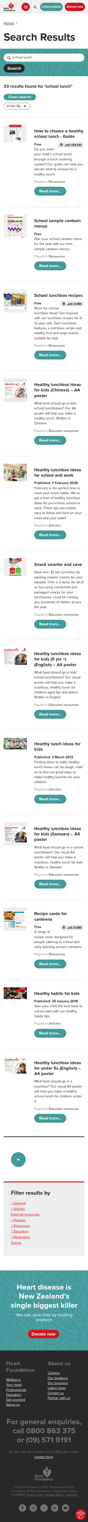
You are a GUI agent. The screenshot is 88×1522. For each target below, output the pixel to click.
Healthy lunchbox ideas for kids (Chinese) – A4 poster (57, 390)
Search (14, 68)
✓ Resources (20, 1226)
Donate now (75, 7)
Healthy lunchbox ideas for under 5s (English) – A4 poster (57, 1068)
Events (16, 1243)
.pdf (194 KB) (73, 145)
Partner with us (59, 1398)
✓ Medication (20, 1237)
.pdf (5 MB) (74, 927)
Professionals (16, 1390)
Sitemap (71, 1495)
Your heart (14, 1385)
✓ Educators (20, 1231)
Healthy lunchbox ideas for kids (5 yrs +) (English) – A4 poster (57, 659)
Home (9, 23)
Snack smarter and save (58, 564)
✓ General (18, 1203)
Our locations (58, 1378)
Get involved (15, 1400)
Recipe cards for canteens (50, 916)
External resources (25, 1214)
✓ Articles (18, 1209)
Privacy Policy (55, 1495)
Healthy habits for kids (57, 993)
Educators (13, 1395)
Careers (54, 1373)
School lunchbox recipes (58, 295)
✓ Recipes (18, 1220)
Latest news (57, 1388)
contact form (43, 1457)
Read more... (50, 191)
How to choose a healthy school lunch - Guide (58, 133)
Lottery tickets (51, 7)
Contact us (56, 1393)
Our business (58, 1383)
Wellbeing (13, 1380)
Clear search (20, 97)
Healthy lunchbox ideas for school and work (57, 472)
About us (13, 1405)
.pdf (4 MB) (74, 304)
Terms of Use (35, 1495)
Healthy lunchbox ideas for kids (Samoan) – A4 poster (57, 834)
